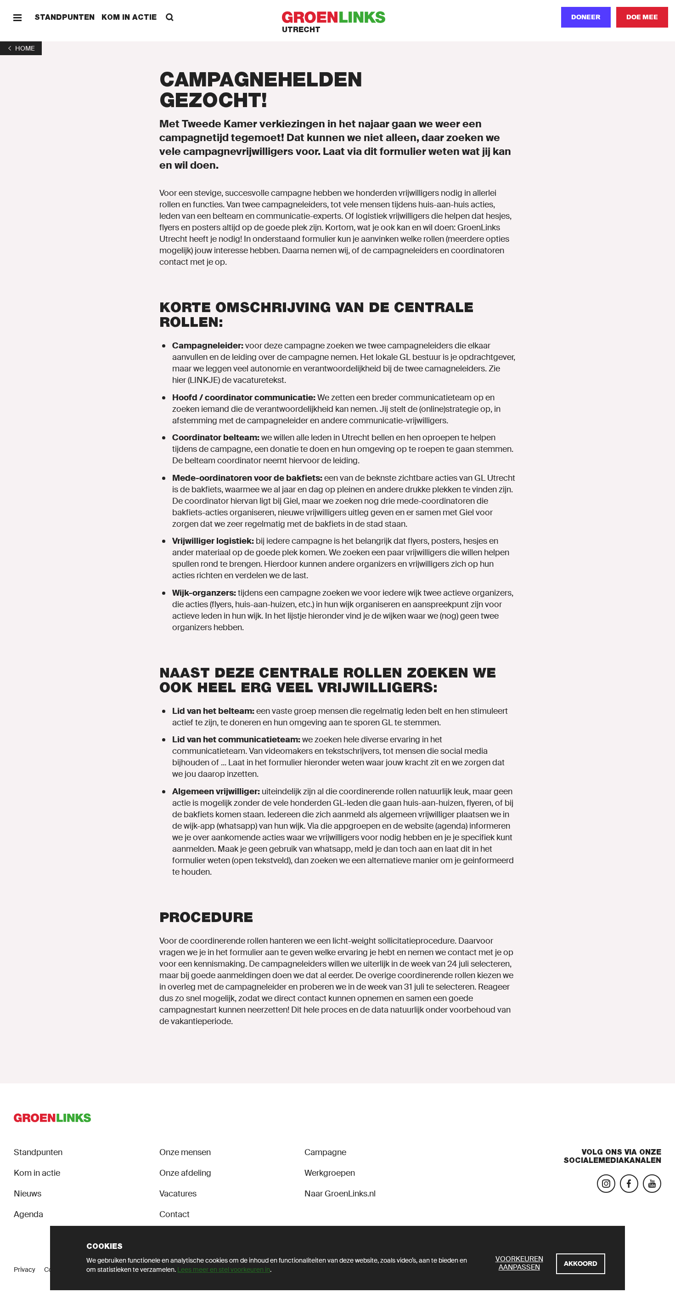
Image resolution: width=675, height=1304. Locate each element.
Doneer (586, 17)
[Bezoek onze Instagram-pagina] (606, 1183)
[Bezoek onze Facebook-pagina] (629, 1183)
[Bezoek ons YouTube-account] (652, 1183)
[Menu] (17, 17)
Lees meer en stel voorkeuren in (223, 1269)
